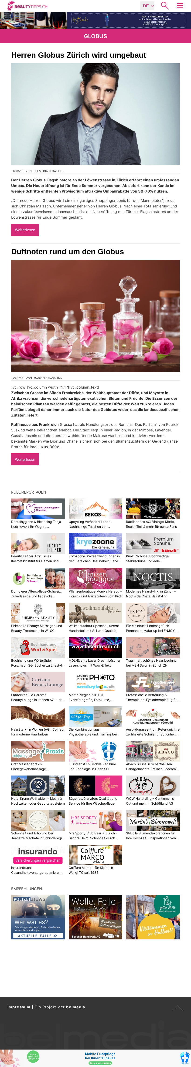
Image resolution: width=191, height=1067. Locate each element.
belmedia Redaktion (49, 171)
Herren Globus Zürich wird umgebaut (78, 55)
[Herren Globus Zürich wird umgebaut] (95, 114)
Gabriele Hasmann (48, 378)
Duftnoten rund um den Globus (67, 251)
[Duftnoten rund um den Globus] (95, 316)
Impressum (19, 1007)
